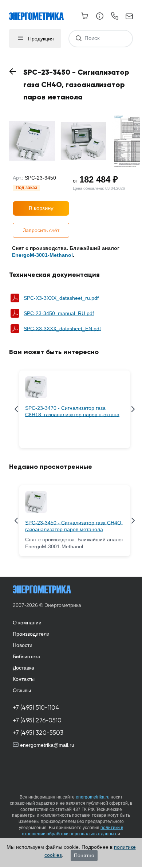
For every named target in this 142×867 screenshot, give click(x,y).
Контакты (24, 679)
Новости (22, 645)
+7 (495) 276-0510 (37, 720)
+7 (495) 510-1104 (36, 707)
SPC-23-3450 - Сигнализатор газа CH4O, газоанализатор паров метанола (74, 526)
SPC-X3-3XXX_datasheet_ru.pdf (61, 298)
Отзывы (22, 690)
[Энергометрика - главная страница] (40, 12)
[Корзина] (85, 16)
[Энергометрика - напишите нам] (129, 17)
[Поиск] (78, 38)
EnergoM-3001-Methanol (42, 255)
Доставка (23, 668)
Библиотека (26, 656)
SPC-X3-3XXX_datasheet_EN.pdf (62, 329)
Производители (31, 634)
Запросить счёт (41, 230)
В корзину (41, 208)
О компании (27, 622)
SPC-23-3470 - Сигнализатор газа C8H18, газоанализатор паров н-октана (72, 411)
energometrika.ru (93, 797)
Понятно (84, 855)
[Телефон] (114, 17)
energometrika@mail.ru (46, 745)
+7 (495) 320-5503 (38, 732)
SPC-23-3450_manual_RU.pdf (59, 313)
